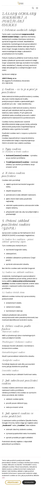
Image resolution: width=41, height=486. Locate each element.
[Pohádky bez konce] (20, 3)
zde (3, 478)
